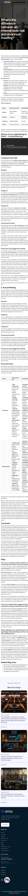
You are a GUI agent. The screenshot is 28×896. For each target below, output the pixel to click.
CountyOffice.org (15, 136)
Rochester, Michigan (6, 859)
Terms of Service (5, 850)
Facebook (3, 872)
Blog (2, 842)
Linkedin (3, 870)
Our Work (3, 834)
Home (2, 832)
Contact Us (3, 840)
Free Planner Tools (5, 846)
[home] (5, 2)
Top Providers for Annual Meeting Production (14, 666)
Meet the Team (4, 838)
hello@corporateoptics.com (8, 863)
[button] (26, 2)
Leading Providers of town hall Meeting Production (16, 668)
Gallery (2, 844)
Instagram (3, 874)
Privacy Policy (4, 848)
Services (3, 836)
